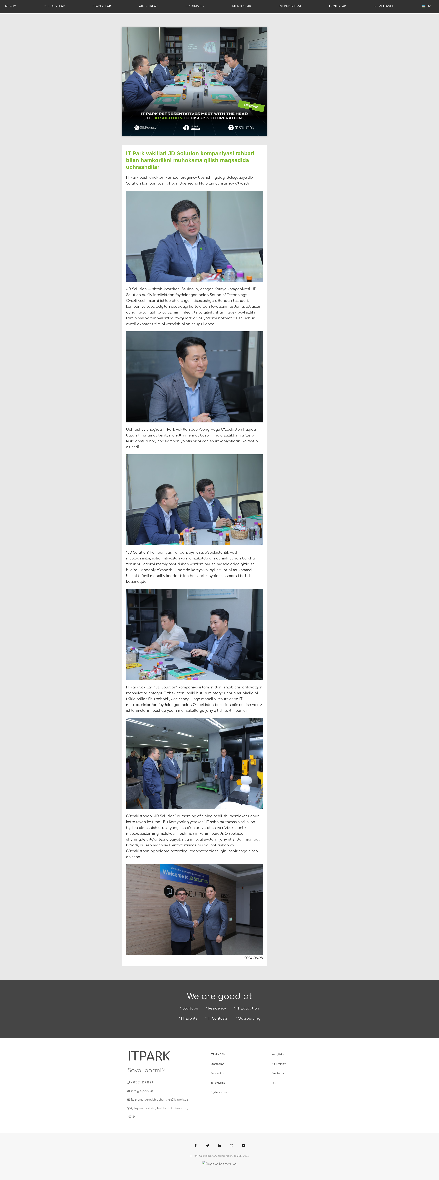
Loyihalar (337, 6)
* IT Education (246, 1008)
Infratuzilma (290, 6)
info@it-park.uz (142, 1091)
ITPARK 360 (218, 1054)
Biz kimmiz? (195, 6)
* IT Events (188, 1018)
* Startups (189, 1008)
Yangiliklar (148, 6)
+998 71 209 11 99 (142, 1082)
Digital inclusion (220, 1092)
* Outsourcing (247, 1018)
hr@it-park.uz (178, 1099)
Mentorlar (241, 6)
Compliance (384, 6)
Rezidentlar (54, 6)
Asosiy (10, 6)
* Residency (216, 1008)
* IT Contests (216, 1018)
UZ (428, 6)
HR (273, 1083)
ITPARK (148, 1056)
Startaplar (101, 6)
